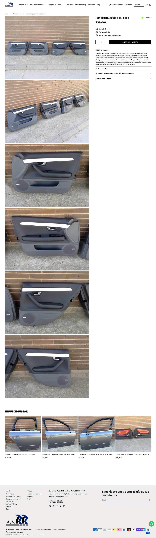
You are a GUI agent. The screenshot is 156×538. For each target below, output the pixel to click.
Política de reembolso (43, 529)
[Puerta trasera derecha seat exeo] (23, 434)
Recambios (10, 494)
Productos (17, 14)
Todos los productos (34, 494)
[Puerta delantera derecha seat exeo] (60, 434)
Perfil (29, 499)
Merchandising (11, 504)
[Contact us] (151, 524)
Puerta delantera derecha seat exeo (58, 454)
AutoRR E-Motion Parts (18, 535)
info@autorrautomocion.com (59, 496)
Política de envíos (59, 529)
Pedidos (30, 496)
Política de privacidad (24, 529)
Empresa (9, 506)
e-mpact (41, 535)
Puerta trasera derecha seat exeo (20, 454)
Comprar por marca (13, 499)
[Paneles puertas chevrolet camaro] (133, 434)
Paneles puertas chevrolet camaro (132, 454)
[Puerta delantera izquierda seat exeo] (96, 434)
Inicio (6, 14)
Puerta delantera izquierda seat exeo (95, 454)
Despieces (9, 501)
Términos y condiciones (14, 532)
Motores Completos (13, 496)
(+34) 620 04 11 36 (56, 502)
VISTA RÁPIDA (14, 450)
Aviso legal (10, 529)
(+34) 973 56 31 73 (56, 500)
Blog (7, 509)
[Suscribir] (149, 499)
